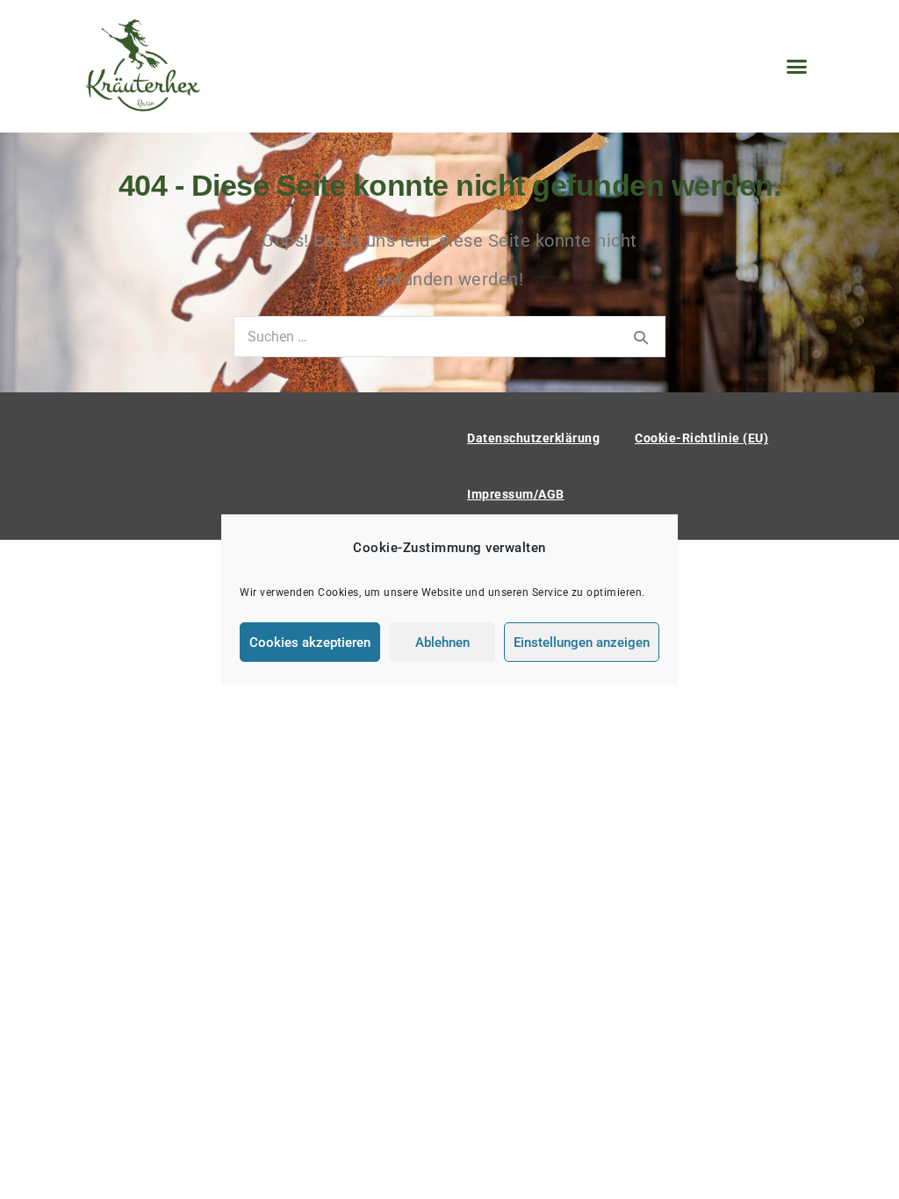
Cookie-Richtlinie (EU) (701, 438)
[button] (797, 66)
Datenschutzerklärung (533, 438)
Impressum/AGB (516, 494)
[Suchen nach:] (449, 335)
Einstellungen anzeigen (582, 642)
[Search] (641, 337)
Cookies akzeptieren (309, 642)
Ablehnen (442, 642)
